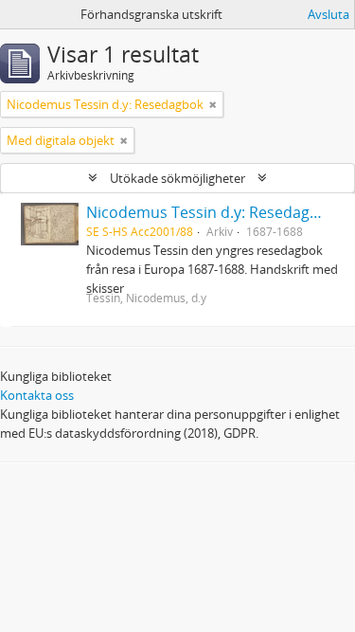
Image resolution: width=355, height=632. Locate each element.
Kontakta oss (37, 395)
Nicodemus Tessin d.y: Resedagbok (211, 212)
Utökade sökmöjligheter (177, 178)
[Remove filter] (213, 104)
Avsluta (328, 14)
